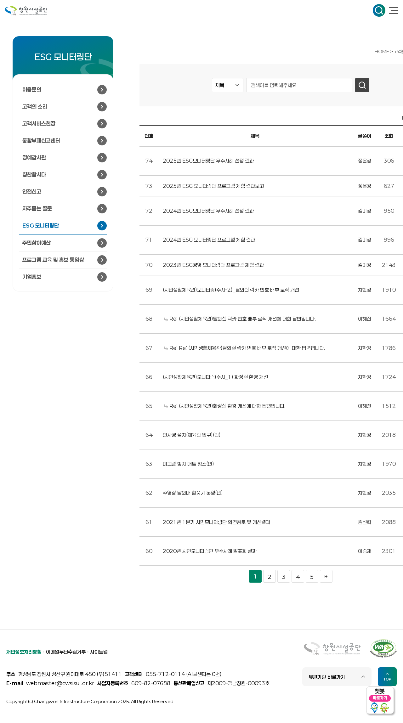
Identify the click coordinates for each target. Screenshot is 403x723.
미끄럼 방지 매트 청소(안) (188, 464)
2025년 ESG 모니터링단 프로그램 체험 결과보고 (213, 186)
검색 (379, 10)
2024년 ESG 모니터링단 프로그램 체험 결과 (209, 240)
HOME (382, 51)
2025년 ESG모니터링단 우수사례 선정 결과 (208, 161)
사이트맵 (99, 652)
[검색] (362, 85)
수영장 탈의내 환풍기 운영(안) (193, 493)
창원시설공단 (26, 10)
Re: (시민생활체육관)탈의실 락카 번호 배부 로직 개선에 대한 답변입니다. (242, 319)
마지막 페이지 (326, 576)
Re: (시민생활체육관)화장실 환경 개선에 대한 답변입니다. (227, 406)
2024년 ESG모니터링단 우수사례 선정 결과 (208, 211)
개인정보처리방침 (24, 652)
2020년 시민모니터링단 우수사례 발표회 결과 (210, 551)
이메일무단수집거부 (66, 652)
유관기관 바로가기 (327, 677)
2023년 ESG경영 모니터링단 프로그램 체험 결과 (213, 265)
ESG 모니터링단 (63, 57)
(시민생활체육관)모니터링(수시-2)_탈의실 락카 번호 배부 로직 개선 (231, 290)
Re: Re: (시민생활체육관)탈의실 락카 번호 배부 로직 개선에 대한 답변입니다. (246, 348)
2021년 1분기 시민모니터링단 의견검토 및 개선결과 (216, 522)
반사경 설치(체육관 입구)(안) (192, 435)
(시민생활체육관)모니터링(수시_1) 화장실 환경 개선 (215, 377)
